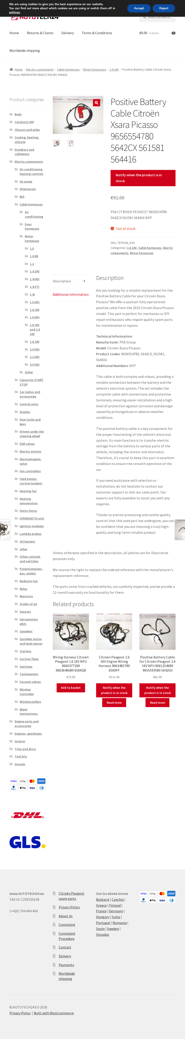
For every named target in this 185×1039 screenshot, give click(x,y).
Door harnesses (32, 226)
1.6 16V (114, 69)
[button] (96, 102)
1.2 (32, 264)
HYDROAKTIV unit (32, 518)
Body (18, 114)
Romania (120, 922)
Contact (65, 947)
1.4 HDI (34, 279)
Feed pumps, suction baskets (31, 481)
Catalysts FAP (24, 122)
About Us (66, 916)
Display (25, 412)
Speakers (26, 631)
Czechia (118, 899)
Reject (163, 8)
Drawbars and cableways (24, 152)
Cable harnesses (68, 69)
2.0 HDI (34, 349)
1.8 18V (34, 342)
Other (29, 372)
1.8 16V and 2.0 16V (35, 329)
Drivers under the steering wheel (32, 433)
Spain (100, 928)
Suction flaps (29, 659)
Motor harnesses (94, 69)
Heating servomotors (29, 501)
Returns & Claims (40, 33)
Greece (101, 905)
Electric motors (30, 451)
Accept (139, 8)
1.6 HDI (34, 317)
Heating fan (28, 491)
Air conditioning (34, 214)
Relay (23, 589)
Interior (20, 741)
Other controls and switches (30, 559)
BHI (22, 197)
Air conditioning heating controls (31, 171)
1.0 (32, 248)
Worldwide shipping (24, 50)
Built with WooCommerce (54, 1013)
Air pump (26, 181)
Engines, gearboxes (28, 734)
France (101, 911)
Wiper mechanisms (29, 711)
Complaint (67, 924)
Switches (26, 667)
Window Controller (27, 691)
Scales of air (28, 604)
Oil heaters (27, 541)
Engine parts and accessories (27, 723)
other (23, 549)
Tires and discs (25, 749)
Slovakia (102, 934)
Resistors (26, 596)
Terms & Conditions (97, 33)
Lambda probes (31, 534)
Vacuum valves (30, 682)
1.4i (32, 294)
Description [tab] (62, 281)
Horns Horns (28, 511)
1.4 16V (34, 271)
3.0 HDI (34, 364)
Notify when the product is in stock (139, 178)
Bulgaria (102, 899)
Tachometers (29, 674)
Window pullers (30, 702)
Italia (116, 917)
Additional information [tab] (71, 294)
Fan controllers (30, 471)
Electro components (40, 69)
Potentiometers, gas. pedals (31, 571)
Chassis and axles (27, 130)
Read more (114, 703)
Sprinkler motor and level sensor (31, 641)
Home (14, 33)
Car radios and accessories (30, 394)
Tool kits (21, 756)
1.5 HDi (34, 302)
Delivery (67, 33)
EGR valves (27, 444)
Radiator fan (29, 581)
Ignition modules (32, 526)
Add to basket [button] (71, 688)
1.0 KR (34, 256)
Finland (115, 905)
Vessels (20, 764)
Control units (29, 404)
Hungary (102, 917)
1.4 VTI (34, 287)
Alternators (28, 189)
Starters (25, 651)
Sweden (113, 928)
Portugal (103, 922)
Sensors (25, 612)
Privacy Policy (69, 907)
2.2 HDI (34, 357)
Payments (66, 965)
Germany (116, 911)
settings (14, 12)
